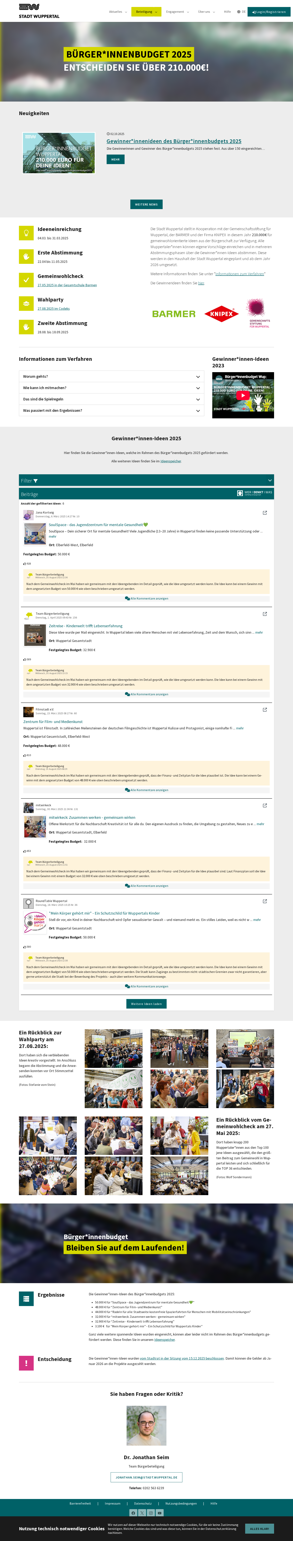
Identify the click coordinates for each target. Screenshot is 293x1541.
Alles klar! (259, 1529)
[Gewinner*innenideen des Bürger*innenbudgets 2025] (58, 153)
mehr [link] (52, 536)
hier (201, 282)
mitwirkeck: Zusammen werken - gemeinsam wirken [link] (92, 817)
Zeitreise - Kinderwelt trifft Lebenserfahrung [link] (86, 625)
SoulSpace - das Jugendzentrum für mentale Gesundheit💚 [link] (98, 524)
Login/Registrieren (271, 12)
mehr (115, 159)
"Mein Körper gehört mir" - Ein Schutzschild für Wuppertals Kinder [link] (104, 913)
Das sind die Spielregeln (43, 398)
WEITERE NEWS (146, 204)
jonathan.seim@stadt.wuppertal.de (147, 1477)
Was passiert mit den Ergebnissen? (52, 410)
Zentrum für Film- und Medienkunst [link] (53, 721)
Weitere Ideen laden (146, 1004)
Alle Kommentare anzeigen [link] (149, 598)
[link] (270, 480)
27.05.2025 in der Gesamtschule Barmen (67, 285)
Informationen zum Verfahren (239, 273)
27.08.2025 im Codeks (54, 308)
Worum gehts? (35, 376)
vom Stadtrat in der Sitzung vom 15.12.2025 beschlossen (182, 1358)
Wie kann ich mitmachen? (44, 387)
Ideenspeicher (170, 461)
